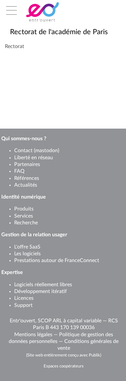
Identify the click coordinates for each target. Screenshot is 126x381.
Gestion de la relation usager (34, 234)
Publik (94, 355)
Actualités (25, 185)
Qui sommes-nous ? (23, 138)
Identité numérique (23, 197)
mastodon (46, 150)
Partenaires (27, 164)
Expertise (12, 272)
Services (23, 216)
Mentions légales (33, 334)
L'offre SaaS (27, 246)
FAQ (19, 171)
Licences (24, 298)
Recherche (26, 222)
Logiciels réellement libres (43, 284)
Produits (24, 208)
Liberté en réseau (33, 157)
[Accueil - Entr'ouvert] (52, 12)
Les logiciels (27, 253)
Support (23, 305)
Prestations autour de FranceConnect (56, 260)
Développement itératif (40, 291)
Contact (23, 150)
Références (26, 178)
